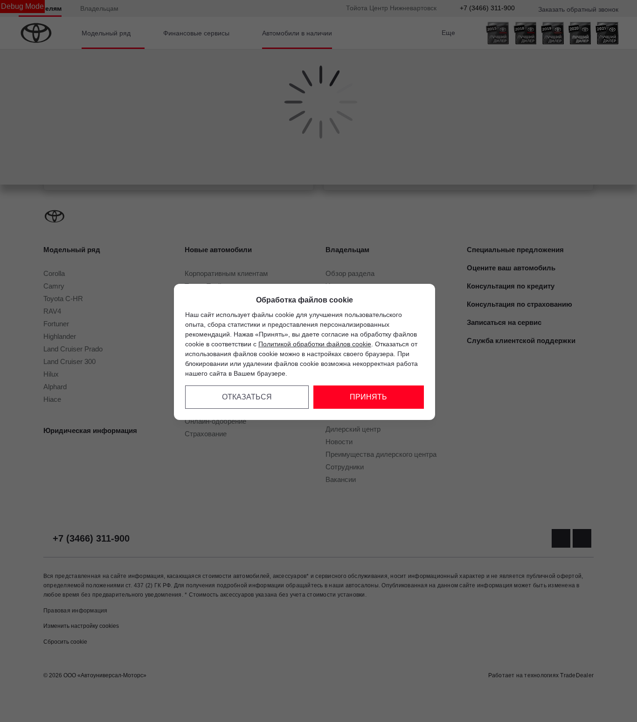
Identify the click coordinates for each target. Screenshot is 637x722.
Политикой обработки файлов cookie (314, 344)
